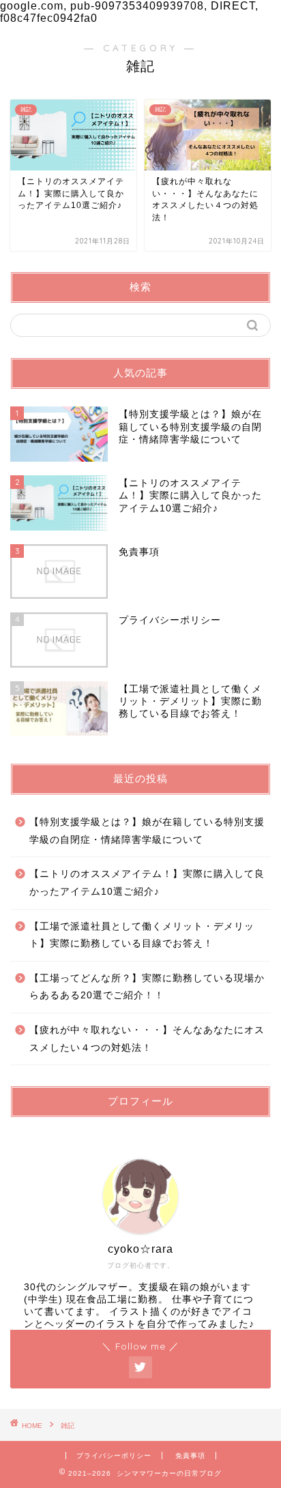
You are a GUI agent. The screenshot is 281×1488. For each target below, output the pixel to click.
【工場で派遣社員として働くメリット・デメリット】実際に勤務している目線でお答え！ (141, 935)
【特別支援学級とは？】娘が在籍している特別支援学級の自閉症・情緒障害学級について (147, 831)
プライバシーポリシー (113, 1455)
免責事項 (190, 1455)
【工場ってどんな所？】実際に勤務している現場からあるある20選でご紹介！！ (147, 987)
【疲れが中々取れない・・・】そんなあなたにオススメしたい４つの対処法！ (147, 1039)
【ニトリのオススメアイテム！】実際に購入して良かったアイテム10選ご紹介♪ (147, 883)
